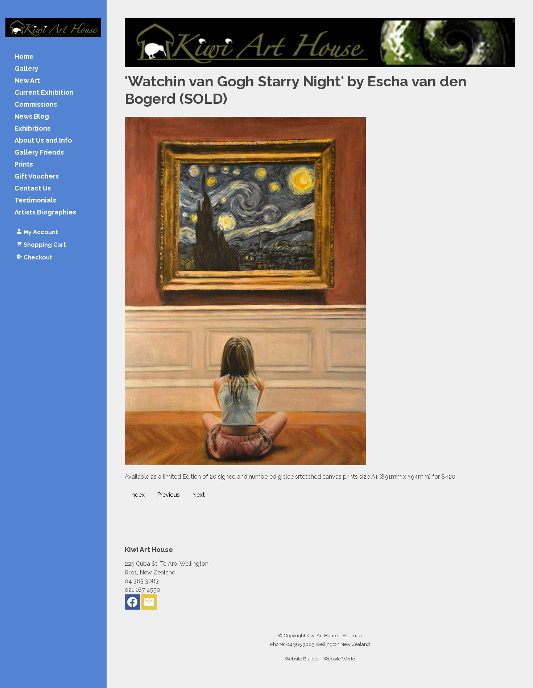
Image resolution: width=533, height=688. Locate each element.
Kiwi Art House (322, 635)
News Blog (32, 116)
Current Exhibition (44, 92)
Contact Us (33, 188)
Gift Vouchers (37, 176)
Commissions (36, 104)
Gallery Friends (39, 152)
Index (137, 494)
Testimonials (35, 200)
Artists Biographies (45, 212)
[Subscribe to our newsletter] (149, 603)
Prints (24, 164)
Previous (168, 494)
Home (24, 56)
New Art (27, 80)
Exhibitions (32, 128)
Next (198, 494)
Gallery (26, 68)
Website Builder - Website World (320, 659)
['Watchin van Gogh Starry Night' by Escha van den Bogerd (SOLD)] (245, 463)
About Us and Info (43, 140)
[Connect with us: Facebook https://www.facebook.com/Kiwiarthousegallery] (132, 603)
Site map (351, 635)
